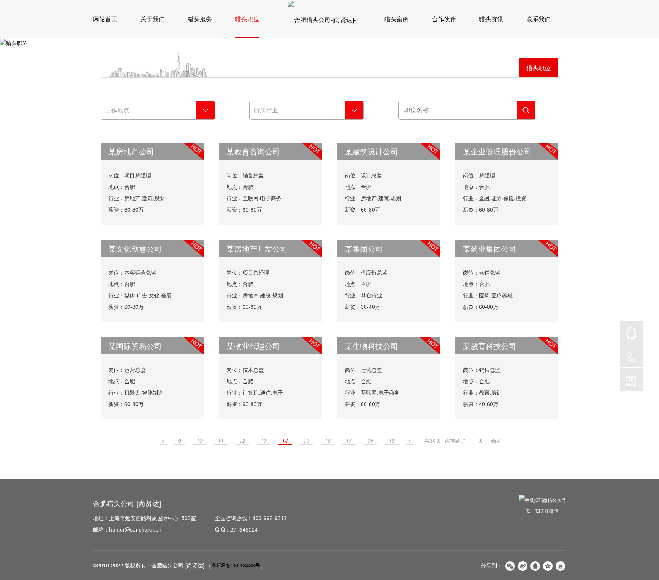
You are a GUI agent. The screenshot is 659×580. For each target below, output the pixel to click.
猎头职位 (247, 18)
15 (306, 440)
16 (328, 440)
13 (263, 440)
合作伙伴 (444, 18)
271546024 (244, 529)
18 (370, 440)
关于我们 (152, 18)
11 (221, 440)
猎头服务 (200, 18)
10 (199, 440)
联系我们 (538, 18)
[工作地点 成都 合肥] (158, 110)
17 (349, 440)
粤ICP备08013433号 (235, 565)
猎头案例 (396, 18)
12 (242, 440)
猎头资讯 (491, 18)
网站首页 (105, 18)
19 (392, 440)
